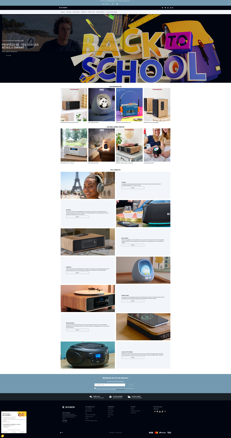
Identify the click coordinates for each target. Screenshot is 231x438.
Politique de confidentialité (90, 414)
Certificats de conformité (135, 410)
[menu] (115, 12)
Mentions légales (88, 410)
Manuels (132, 408)
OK (112, 3)
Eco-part (86, 418)
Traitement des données (120, 389)
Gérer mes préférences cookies (91, 420)
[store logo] (63, 7)
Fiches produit (133, 412)
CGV (86, 412)
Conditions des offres (89, 416)
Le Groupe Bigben (88, 408)
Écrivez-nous (64, 421)
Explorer (132, 187)
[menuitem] (63, 12)
